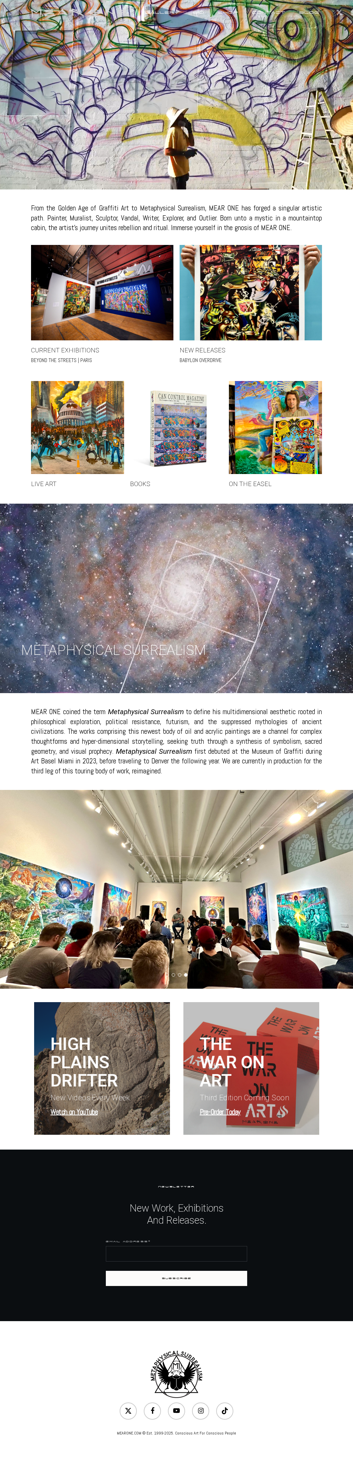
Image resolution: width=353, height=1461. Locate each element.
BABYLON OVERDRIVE (201, 360)
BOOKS (140, 483)
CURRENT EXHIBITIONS (65, 350)
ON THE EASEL (250, 483)
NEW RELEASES (202, 350)
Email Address (128, 1241)
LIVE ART (44, 483)
